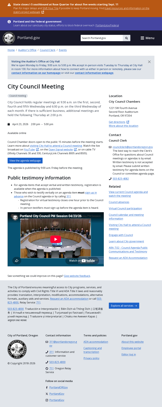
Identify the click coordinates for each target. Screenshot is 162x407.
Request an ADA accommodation (69, 298)
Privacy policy (91, 358)
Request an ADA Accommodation (128, 258)
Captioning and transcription (93, 350)
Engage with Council (121, 235)
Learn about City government (126, 241)
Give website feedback (77, 276)
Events (63, 50)
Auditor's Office (27, 50)
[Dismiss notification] (149, 62)
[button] (147, 38)
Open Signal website (61, 149)
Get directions (117, 122)
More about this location (123, 125)
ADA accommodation (96, 341)
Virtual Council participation (125, 208)
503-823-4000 (16, 309)
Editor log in (129, 354)
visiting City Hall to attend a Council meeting (56, 145)
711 (38, 302)
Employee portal (131, 348)
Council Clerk (47, 50)
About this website (133, 341)
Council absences (119, 202)
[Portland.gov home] (21, 38)
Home (11, 50)
